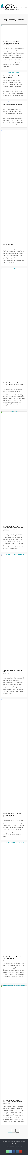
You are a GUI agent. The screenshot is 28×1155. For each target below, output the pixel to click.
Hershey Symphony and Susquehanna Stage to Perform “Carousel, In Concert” (13, 528)
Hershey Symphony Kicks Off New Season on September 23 (12, 1100)
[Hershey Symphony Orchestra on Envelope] (10, 1151)
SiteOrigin (14, 1143)
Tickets (6, 1146)
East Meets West (8, 244)
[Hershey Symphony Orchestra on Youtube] (20, 1151)
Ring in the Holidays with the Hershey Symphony (12, 814)
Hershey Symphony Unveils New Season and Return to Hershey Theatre (13, 670)
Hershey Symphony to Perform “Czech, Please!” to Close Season (13, 383)
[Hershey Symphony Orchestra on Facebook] (13, 1151)
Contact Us (12, 1146)
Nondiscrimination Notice (14, 1148)
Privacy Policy (19, 1146)
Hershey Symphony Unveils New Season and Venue (13, 957)
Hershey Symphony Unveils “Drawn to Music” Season (11, 42)
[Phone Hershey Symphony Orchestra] (7, 1151)
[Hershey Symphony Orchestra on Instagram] (17, 1151)
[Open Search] (22, 7)
